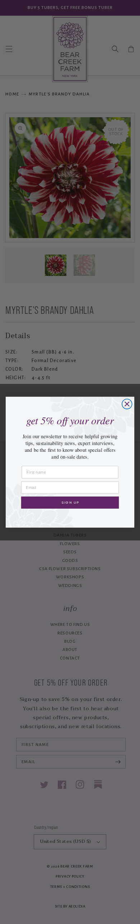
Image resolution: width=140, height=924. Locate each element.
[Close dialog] (127, 404)
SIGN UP (70, 502)
